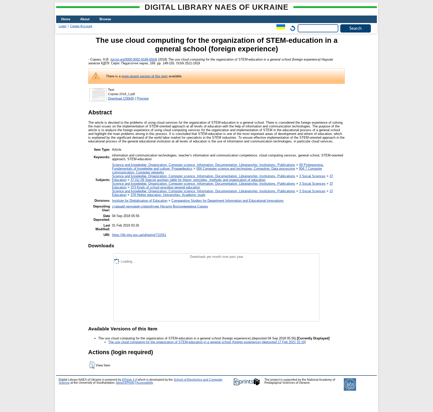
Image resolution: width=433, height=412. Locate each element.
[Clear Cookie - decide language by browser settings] (291, 28)
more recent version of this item (145, 76)
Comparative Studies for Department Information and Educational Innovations (227, 200)
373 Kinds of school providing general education (165, 187)
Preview (143, 98)
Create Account (81, 26)
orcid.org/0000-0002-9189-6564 (134, 59)
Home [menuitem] (65, 19)
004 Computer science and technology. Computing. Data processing (245, 168)
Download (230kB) (121, 98)
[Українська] (279, 28)
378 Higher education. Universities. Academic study (168, 195)
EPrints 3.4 (129, 379)
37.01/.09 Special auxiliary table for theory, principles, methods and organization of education (198, 180)
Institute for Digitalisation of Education (139, 200)
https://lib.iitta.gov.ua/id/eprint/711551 (139, 235)
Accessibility (144, 382)
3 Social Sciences (312, 176)
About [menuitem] (84, 19)
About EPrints (125, 382)
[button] (92, 365)
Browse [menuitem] (105, 19)
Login (62, 26)
